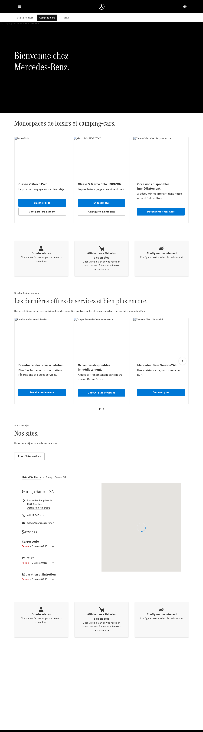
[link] (38, 508)
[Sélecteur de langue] (184, 6)
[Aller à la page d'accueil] (101, 6)
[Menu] (19, 6)
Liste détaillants (31, 477)
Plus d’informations (29, 456)
